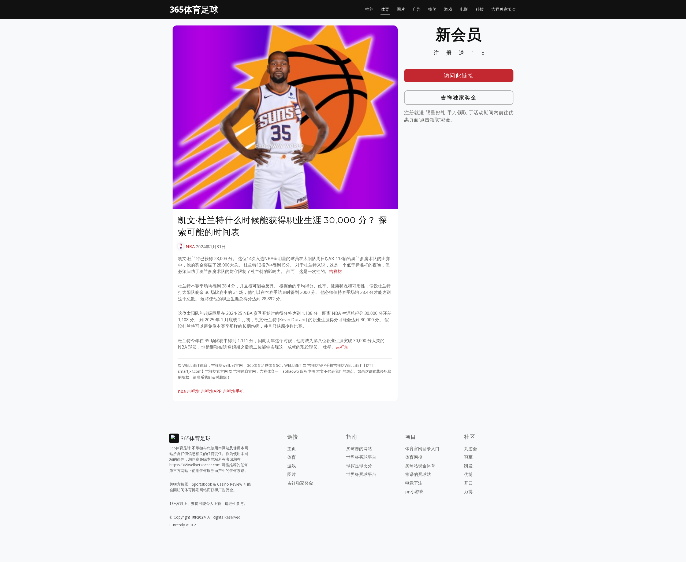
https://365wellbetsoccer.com (195, 464)
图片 (401, 9)
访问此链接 (459, 75)
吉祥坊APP (211, 391)
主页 (291, 449)
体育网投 (413, 457)
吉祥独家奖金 (503, 9)
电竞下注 (413, 483)
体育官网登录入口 (422, 449)
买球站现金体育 (420, 466)
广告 (417, 9)
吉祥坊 (335, 271)
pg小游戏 (414, 491)
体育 (385, 9)
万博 (468, 491)
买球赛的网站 (359, 449)
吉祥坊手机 (233, 391)
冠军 (468, 457)
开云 (468, 483)
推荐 (369, 9)
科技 (480, 9)
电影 (464, 9)
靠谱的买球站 (418, 474)
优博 (468, 474)
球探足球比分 (359, 466)
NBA (190, 247)
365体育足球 (193, 9)
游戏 (448, 9)
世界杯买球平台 (361, 457)
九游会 (470, 449)
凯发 (468, 466)
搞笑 (432, 9)
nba (182, 391)
